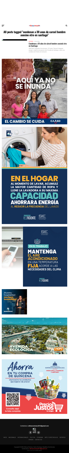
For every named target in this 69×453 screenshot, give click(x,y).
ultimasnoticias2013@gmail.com (38, 426)
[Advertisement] (34, 12)
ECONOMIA (40, 437)
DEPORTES (62, 437)
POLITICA (32, 437)
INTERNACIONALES (23, 437)
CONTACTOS (38, 439)
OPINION (31, 439)
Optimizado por (34, 450)
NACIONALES (12, 437)
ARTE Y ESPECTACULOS (51, 437)
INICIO (5, 437)
